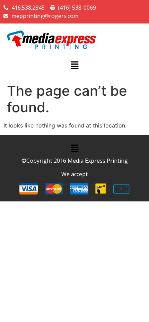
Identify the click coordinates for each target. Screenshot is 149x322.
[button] (74, 65)
